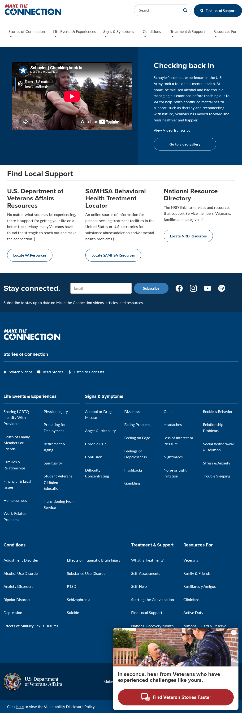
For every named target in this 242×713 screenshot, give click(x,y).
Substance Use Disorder (87, 573)
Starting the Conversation (152, 599)
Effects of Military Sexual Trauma (31, 625)
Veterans (190, 560)
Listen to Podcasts (89, 371)
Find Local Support (221, 10)
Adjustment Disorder (21, 560)
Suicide (73, 612)
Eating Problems (137, 424)
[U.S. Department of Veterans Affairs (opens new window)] (33, 681)
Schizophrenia (78, 599)
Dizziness (132, 411)
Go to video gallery (184, 144)
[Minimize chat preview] (234, 632)
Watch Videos (20, 371)
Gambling (132, 483)
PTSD (71, 586)
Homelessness (15, 500)
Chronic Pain (96, 444)
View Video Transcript (172, 130)
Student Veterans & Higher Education (58, 482)
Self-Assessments (145, 573)
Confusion (93, 457)
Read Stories (53, 371)
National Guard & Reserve (204, 625)
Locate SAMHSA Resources (113, 255)
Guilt (168, 411)
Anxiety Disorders (18, 586)
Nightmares (173, 457)
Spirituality (53, 463)
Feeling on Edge (137, 437)
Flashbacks (133, 470)
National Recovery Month (152, 625)
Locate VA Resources (29, 255)
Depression (13, 612)
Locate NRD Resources (188, 235)
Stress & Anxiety (216, 463)
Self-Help (139, 586)
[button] (27, 35)
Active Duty (193, 612)
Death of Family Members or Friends (17, 442)
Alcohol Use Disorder (21, 573)
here (20, 706)
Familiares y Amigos (199, 586)
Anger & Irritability (100, 430)
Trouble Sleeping (216, 476)
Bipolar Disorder (17, 599)
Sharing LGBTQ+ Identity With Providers (17, 417)
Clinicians (191, 599)
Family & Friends (197, 573)
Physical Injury (56, 411)
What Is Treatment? (147, 560)
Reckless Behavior (218, 411)
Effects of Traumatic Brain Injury (93, 560)
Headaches (173, 424)
